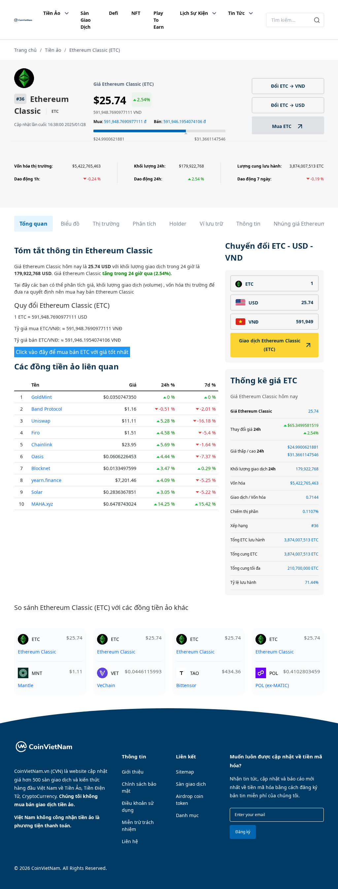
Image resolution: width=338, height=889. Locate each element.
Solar (37, 492)
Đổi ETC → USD (288, 105)
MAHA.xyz (42, 504)
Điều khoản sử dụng (137, 806)
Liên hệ (130, 841)
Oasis (37, 456)
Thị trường (106, 223)
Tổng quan (33, 223)
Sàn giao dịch (191, 784)
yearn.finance (46, 480)
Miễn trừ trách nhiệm (138, 825)
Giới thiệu (133, 772)
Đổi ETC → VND (288, 86)
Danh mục (187, 815)
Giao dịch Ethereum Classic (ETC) (269, 344)
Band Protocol (46, 409)
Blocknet (40, 468)
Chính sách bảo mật (139, 787)
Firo (35, 432)
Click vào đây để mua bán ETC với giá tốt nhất (72, 352)
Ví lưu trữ (211, 223)
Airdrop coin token (189, 799)
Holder (177, 223)
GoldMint (41, 397)
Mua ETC (282, 126)
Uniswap (41, 421)
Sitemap (185, 772)
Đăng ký (242, 832)
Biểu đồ (70, 223)
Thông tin (248, 223)
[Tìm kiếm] (317, 20)
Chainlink (41, 444)
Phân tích (144, 223)
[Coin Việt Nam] (23, 20)
